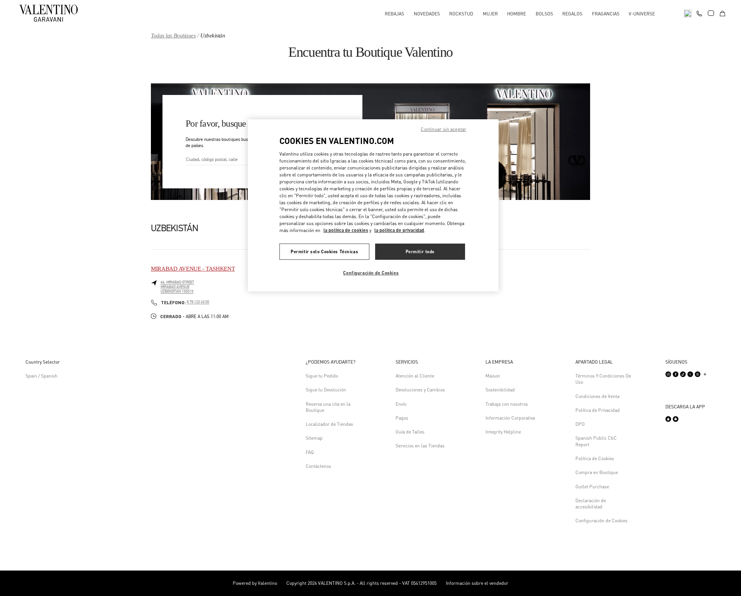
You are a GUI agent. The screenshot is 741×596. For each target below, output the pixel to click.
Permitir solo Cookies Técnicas (324, 251)
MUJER (490, 14)
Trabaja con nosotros (507, 404)
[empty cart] (722, 13)
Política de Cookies (594, 458)
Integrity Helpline (503, 432)
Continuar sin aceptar (443, 129)
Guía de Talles (410, 432)
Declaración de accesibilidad (590, 504)
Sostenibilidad (500, 390)
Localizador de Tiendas (329, 424)
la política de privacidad (399, 230)
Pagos (402, 418)
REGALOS (572, 14)
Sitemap (314, 438)
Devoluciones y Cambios (420, 390)
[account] (711, 13)
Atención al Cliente (415, 376)
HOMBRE (516, 14)
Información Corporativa (510, 418)
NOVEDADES (427, 14)
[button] (333, 362)
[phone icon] (699, 12)
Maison (493, 376)
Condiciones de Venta (597, 396)
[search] (688, 13)
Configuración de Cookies (601, 520)
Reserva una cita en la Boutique (328, 407)
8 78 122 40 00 (198, 302)
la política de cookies (345, 230)
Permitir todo (420, 251)
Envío (401, 404)
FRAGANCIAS (605, 14)
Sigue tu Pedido (322, 376)
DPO (580, 424)
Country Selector (42, 362)
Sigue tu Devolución (326, 390)
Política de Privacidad (597, 410)
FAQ (310, 452)
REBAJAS (394, 14)
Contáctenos (318, 466)
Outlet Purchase (592, 486)
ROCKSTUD (461, 14)
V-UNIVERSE (642, 14)
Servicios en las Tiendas (420, 446)
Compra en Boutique (596, 472)
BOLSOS (544, 14)
